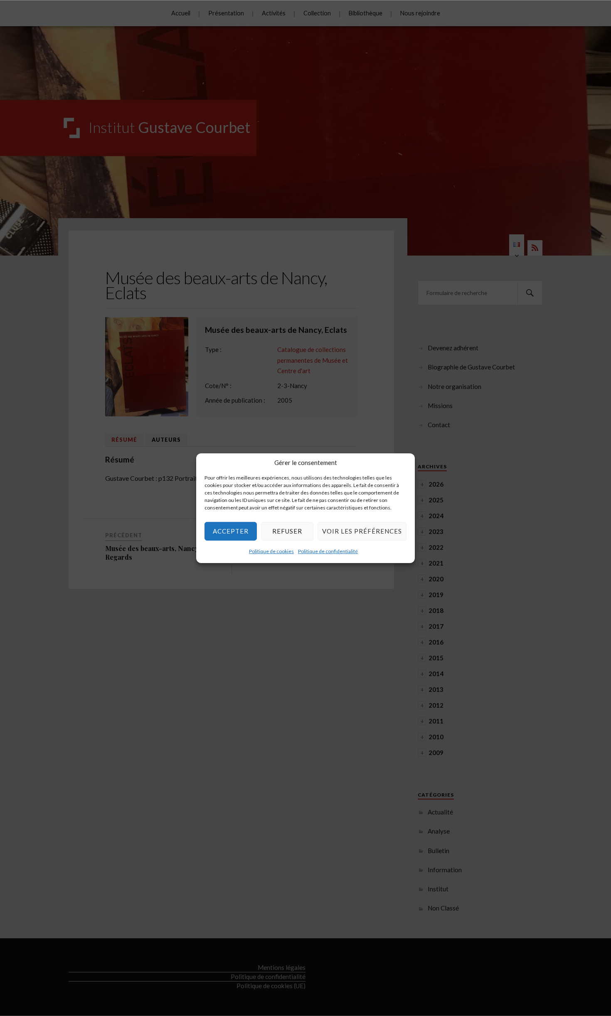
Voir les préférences (362, 531)
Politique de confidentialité (328, 551)
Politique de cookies (271, 551)
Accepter (231, 531)
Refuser (287, 531)
